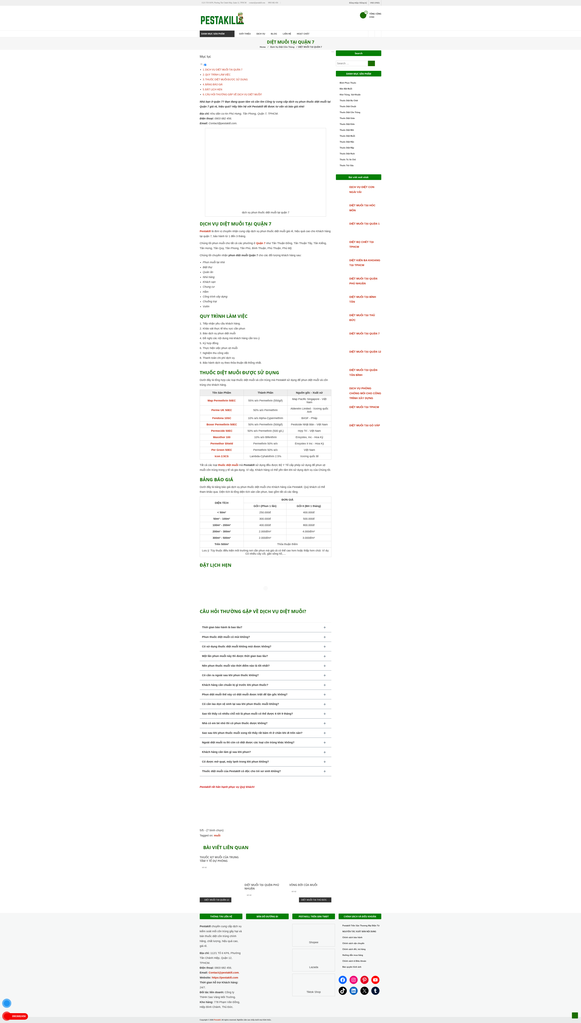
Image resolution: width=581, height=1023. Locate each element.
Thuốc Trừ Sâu (347, 165)
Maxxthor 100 (221, 437)
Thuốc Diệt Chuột (348, 106)
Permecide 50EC (221, 430)
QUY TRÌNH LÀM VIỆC (218, 74)
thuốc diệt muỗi (228, 465)
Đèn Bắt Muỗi (346, 89)
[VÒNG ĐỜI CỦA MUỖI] (310, 866)
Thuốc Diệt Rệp (347, 148)
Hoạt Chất (303, 34)
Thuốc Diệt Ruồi (347, 154)
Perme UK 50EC (221, 410)
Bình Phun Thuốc (348, 83)
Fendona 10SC (221, 418)
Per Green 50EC (221, 449)
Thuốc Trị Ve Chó (348, 159)
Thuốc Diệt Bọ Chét (349, 100)
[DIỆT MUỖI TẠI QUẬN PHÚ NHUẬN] (266, 866)
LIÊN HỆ (287, 34)
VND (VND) (375, 3)
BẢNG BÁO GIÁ (214, 84)
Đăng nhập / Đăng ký (358, 3)
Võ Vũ (204, 867)
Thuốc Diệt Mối (347, 130)
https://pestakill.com (225, 977)
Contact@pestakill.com (224, 972)
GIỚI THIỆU (245, 34)
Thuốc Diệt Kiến (347, 124)
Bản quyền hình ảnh (351, 967)
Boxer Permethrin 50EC (222, 424)
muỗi (217, 835)
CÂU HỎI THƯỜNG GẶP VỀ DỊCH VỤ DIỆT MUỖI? (233, 94)
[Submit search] (371, 63)
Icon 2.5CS (222, 456)
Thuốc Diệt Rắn (347, 142)
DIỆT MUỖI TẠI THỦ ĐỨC (314, 900)
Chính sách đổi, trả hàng (354, 949)
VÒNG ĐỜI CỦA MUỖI (303, 885)
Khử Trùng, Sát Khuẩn (350, 95)
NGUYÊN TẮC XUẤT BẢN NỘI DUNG (359, 931)
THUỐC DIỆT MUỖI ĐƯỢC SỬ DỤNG (226, 79)
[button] (265, 627)
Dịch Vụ (260, 34)
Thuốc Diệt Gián (347, 118)
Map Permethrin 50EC (222, 400)
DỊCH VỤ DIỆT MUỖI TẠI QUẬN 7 (223, 69)
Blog (274, 34)
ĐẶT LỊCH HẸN (213, 89)
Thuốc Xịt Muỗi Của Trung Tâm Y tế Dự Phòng (219, 859)
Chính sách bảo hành (352, 937)
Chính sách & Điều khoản (354, 961)
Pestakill (205, 231)
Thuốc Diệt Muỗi (347, 136)
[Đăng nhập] (378, 34)
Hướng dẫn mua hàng (352, 955)
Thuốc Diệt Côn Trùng (350, 112)
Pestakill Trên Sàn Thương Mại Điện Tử (360, 925)
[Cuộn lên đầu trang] (575, 1015)
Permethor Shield (221, 443)
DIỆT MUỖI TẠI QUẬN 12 (216, 900)
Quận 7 (260, 243)
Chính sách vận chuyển (353, 943)
